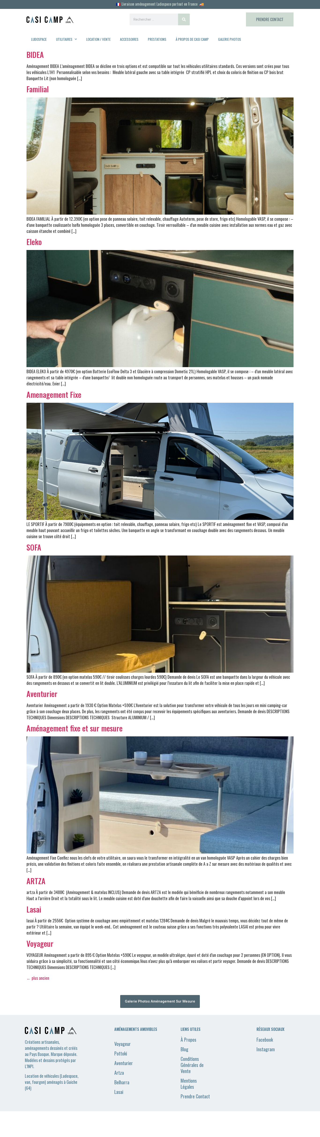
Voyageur (39, 943)
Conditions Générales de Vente (192, 1065)
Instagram (266, 1049)
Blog (184, 1049)
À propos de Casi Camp (192, 39)
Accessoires (129, 39)
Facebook (265, 1039)
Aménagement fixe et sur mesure (74, 728)
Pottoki (120, 1053)
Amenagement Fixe (53, 394)
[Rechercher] (184, 19)
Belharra (121, 1082)
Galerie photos (229, 39)
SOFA (33, 547)
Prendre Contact (195, 1096)
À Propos (188, 1039)
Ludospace (39, 39)
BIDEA (35, 54)
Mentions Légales (189, 1083)
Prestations (157, 39)
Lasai (33, 909)
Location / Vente (98, 39)
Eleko (34, 241)
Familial (37, 88)
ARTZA (35, 880)
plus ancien (37, 978)
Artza (119, 1073)
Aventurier (41, 693)
